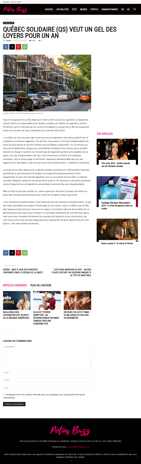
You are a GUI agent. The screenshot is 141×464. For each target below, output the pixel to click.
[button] (134, 9)
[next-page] (9, 329)
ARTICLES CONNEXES (15, 285)
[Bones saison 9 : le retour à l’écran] (117, 230)
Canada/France (109, 9)
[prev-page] (4, 329)
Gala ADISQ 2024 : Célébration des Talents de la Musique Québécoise (16, 315)
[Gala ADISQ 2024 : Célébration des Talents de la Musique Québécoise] (16, 300)
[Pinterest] (18, 47)
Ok (71, 460)
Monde (83, 9)
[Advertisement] (47, 233)
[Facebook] (6, 47)
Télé (74, 9)
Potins (8, 41)
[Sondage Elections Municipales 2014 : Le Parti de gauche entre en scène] (117, 191)
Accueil (49, 9)
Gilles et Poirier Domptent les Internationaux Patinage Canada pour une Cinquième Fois (46, 318)
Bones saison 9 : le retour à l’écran (117, 243)
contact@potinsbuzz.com (78, 446)
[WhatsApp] (25, 47)
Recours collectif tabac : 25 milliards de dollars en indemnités (77, 315)
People (94, 9)
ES (128, 9)
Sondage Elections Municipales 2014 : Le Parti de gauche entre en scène (116, 205)
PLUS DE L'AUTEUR (40, 285)
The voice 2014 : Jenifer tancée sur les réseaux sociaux (115, 164)
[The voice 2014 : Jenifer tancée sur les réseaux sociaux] (117, 152)
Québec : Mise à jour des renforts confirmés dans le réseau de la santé (23, 271)
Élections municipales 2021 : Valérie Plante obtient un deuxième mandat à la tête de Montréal (71, 272)
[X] (12, 47)
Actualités (63, 9)
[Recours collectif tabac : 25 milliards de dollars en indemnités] (77, 300)
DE (122, 9)
